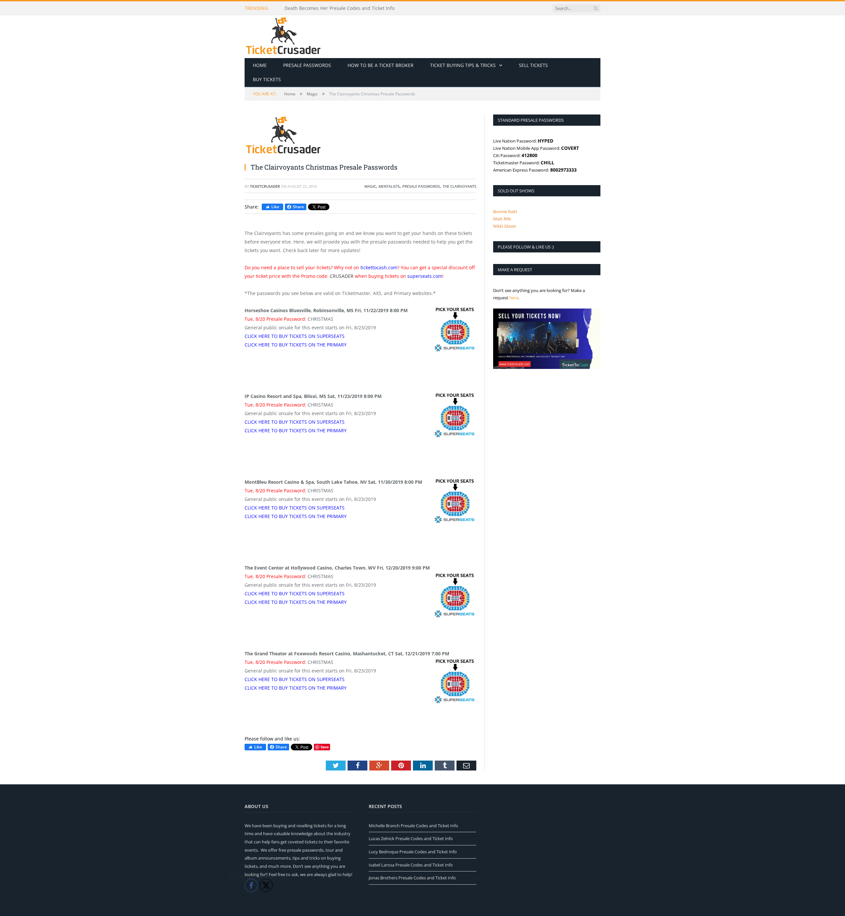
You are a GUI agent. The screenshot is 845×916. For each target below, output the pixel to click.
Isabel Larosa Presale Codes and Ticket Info (411, 865)
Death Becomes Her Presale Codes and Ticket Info (339, 8)
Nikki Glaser (504, 226)
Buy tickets (267, 79)
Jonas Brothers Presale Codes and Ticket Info (412, 878)
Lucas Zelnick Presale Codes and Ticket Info (411, 838)
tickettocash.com (378, 267)
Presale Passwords (307, 65)
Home (260, 65)
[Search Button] (595, 8)
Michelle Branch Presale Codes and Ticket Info (413, 826)
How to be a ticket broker (381, 65)
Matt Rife (502, 219)
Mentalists (389, 186)
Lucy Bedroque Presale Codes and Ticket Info (413, 852)
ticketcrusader (265, 186)
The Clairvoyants (459, 186)
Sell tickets (533, 65)
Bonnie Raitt (505, 211)
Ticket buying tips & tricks (463, 65)
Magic (370, 186)
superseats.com (424, 276)
